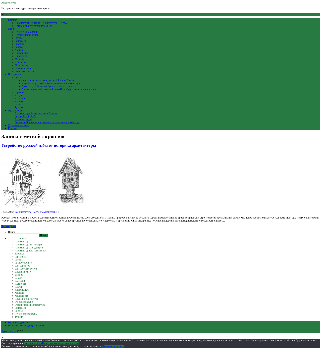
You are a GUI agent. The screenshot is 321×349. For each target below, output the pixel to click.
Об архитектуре (22, 211)
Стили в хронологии (26, 31)
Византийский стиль (26, 34)
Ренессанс (20, 40)
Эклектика (21, 56)
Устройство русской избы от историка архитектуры (50, 83)
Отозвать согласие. (113, 346)
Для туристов (22, 265)
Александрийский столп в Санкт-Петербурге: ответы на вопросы (58, 89)
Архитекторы (16, 110)
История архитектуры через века (33, 25)
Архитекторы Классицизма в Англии (36, 113)
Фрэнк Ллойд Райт (25, 116)
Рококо (19, 47)
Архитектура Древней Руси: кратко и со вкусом (48, 86)
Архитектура (8, 2)
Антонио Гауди (23, 119)
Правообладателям (18, 322)
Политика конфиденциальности (26, 325)
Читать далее (8, 226)
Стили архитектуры (26, 313)
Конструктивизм (24, 71)
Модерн (19, 59)
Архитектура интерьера (28, 244)
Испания (20, 98)
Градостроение (23, 262)
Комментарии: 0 (50, 211)
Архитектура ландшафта (29, 247)
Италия (19, 101)
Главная (12, 19)
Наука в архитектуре (26, 298)
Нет (40, 343)
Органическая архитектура (30, 304)
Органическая (23, 68)
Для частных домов (26, 268)
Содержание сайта (18, 125)
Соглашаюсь (31, 343)
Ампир (19, 50)
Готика (19, 37)
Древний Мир (23, 271)
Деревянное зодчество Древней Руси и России (48, 80)
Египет (19, 104)
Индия (18, 95)
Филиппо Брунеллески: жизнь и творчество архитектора (47, 122)
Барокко (19, 43)
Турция (19, 107)
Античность (22, 238)
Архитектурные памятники (30, 250)
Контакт (12, 128)
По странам (14, 74)
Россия (19, 77)
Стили (11, 28)
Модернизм (21, 65)
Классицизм (22, 53)
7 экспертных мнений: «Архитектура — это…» (42, 22)
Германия (20, 92)
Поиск (11, 232)
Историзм (20, 62)
